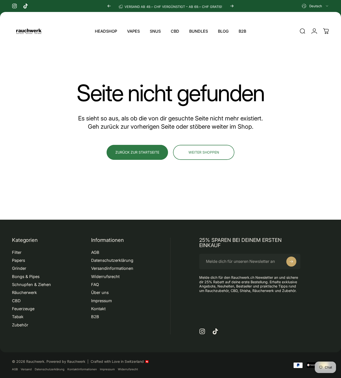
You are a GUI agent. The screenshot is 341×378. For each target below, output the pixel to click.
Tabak (17, 316)
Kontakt (98, 308)
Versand (26, 369)
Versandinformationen (112, 268)
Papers (18, 260)
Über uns (100, 292)
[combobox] (315, 6)
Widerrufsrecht (105, 276)
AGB (95, 252)
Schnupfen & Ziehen (31, 284)
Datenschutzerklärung (112, 260)
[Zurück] (109, 6)
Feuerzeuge (23, 308)
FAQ (95, 284)
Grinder (19, 268)
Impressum (101, 300)
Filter (16, 252)
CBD (16, 300)
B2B (95, 316)
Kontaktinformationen (82, 369)
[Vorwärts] (231, 6)
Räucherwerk (24, 292)
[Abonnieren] (291, 262)
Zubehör (20, 324)
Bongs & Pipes (25, 276)
